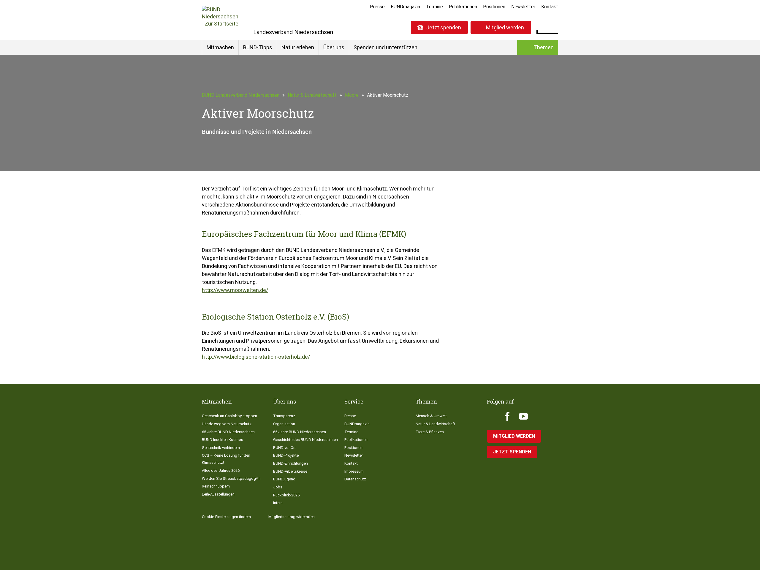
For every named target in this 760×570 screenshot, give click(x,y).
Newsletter (523, 6)
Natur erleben (297, 47)
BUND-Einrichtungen (290, 463)
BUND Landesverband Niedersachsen (240, 95)
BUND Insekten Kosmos (222, 439)
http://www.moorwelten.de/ (235, 290)
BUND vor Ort (284, 447)
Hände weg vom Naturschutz (226, 424)
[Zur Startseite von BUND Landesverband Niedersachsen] (220, 20)
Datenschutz (355, 479)
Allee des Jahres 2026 (221, 470)
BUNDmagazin (405, 6)
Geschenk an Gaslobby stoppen (229, 416)
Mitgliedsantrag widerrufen (291, 517)
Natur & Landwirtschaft (312, 95)
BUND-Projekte (286, 455)
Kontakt (549, 6)
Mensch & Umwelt (431, 416)
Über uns (333, 47)
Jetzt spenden (443, 27)
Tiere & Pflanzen (430, 432)
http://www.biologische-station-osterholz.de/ (256, 357)
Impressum (354, 471)
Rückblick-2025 (286, 495)
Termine (434, 6)
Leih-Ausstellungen (218, 494)
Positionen (494, 6)
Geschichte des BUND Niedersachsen (305, 439)
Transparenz (284, 416)
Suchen (553, 26)
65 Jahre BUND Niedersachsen (228, 432)
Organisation (284, 424)
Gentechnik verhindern (221, 447)
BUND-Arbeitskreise (290, 471)
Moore (352, 95)
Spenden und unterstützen (385, 47)
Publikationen (463, 6)
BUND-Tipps (257, 47)
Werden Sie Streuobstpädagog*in (231, 478)
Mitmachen (220, 47)
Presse (377, 6)
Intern (278, 503)
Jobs (277, 487)
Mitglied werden (505, 27)
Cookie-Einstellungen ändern (226, 517)
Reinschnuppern (216, 486)
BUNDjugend (284, 479)
